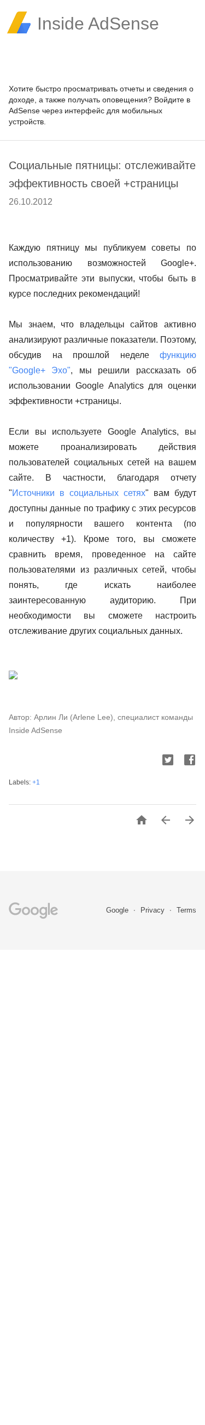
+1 (36, 782)
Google (118, 910)
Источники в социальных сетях (78, 493)
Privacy (153, 910)
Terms (186, 910)
